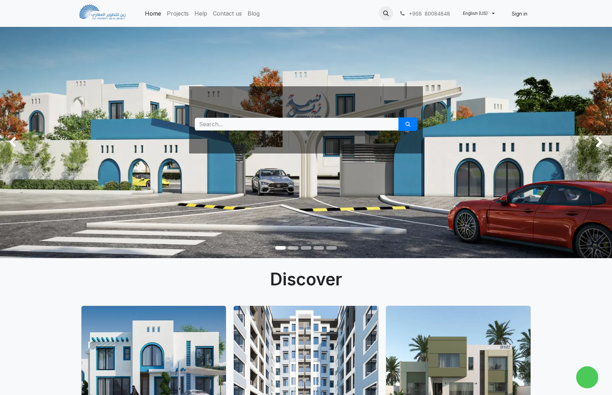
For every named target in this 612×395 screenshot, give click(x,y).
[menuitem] (153, 13)
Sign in (519, 14)
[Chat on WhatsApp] (587, 377)
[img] (24, 142)
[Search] (408, 124)
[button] (386, 13)
